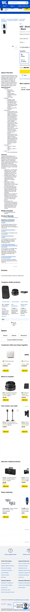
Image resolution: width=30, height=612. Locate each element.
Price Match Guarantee (6, 570)
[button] (5, 6)
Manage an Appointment (24, 570)
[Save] (17, 410)
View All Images (5, 301)
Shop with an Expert (23, 565)
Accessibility (3, 603)
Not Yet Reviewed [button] (4, 309)
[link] (7, 364)
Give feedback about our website (21, 599)
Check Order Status (5, 563)
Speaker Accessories (13, 20)
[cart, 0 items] (29, 3)
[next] (27, 360)
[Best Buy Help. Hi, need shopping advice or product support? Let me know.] (25, 606)
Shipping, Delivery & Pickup (7, 565)
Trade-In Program (5, 575)
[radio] (24, 58)
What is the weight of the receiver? (7, 222)
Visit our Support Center (24, 563)
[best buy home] (4, 2)
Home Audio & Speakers (12, 19)
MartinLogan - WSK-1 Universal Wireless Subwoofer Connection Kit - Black (24, 305)
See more (4, 316)
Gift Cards (3, 577)
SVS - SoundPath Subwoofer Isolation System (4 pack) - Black (14, 305)
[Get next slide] (16, 47)
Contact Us (21, 577)
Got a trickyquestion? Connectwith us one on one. (15, 606)
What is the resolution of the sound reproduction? (8, 257)
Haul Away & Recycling (23, 575)
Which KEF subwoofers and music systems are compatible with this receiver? (9, 245)
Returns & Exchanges (6, 568)
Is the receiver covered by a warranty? (8, 230)
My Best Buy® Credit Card (7, 582)
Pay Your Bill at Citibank (6, 585)
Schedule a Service (22, 568)
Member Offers (21, 587)
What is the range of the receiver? (7, 236)
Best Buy (3, 19)
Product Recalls (4, 572)
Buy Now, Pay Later (5, 589)
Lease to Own (4, 587)
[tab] (5, 335)
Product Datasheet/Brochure (11, 217)
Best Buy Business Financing (7, 592)
